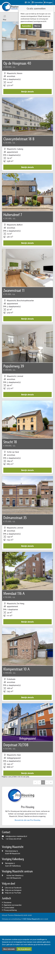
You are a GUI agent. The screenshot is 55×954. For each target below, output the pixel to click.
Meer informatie (9, 949)
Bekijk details (27, 92)
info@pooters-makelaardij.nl (16, 836)
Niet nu (37, 26)
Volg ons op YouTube (13, 893)
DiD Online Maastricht (31, 919)
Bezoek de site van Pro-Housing (27, 820)
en (28, 2)
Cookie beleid (9, 908)
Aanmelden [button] (38, 2)
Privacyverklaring (10, 910)
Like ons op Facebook (13, 888)
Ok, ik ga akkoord (24, 949)
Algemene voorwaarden (12, 905)
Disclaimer (8, 902)
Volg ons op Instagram (13, 890)
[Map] (5, 16)
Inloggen (49, 2)
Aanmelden (26, 26)
